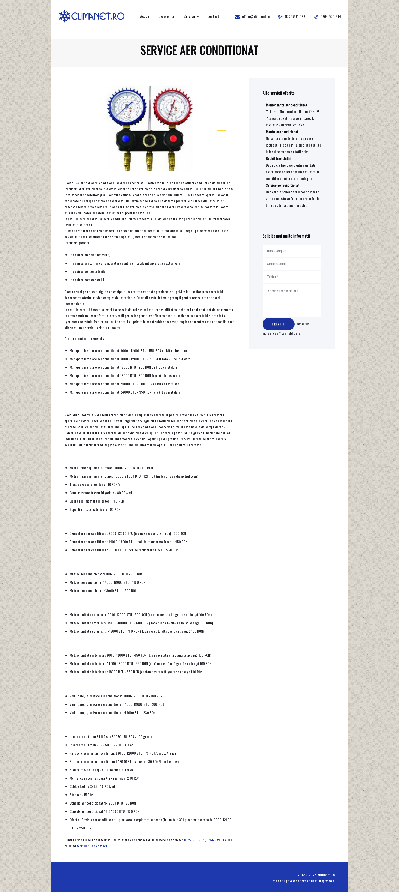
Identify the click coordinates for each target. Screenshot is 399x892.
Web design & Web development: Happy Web (304, 880)
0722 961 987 (194, 839)
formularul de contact (92, 845)
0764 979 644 (216, 839)
